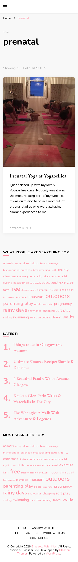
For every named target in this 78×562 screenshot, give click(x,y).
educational (50, 283)
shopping (49, 311)
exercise (66, 282)
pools (37, 304)
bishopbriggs (11, 270)
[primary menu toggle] (5, 6)
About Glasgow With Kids (38, 528)
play (28, 303)
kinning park (66, 290)
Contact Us (39, 538)
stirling (7, 317)
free (15, 289)
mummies (22, 297)
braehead (26, 270)
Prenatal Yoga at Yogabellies (38, 176)
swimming (21, 317)
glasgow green (28, 290)
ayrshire (24, 263)
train (32, 317)
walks (68, 317)
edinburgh (35, 283)
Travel (57, 317)
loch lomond (9, 297)
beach (43, 263)
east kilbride (21, 283)
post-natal (47, 304)
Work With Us (54, 533)
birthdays (53, 263)
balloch (34, 263)
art (16, 263)
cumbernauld (59, 276)
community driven (39, 276)
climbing (23, 276)
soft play (63, 310)
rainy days (15, 310)
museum (37, 296)
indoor (53, 289)
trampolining (44, 317)
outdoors (58, 296)
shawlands (35, 311)
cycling (7, 283)
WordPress (53, 554)
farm (6, 290)
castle (54, 270)
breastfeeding (41, 270)
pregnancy (63, 303)
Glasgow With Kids (44, 546)
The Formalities (26, 533)
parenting (13, 303)
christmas (10, 276)
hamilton (42, 290)
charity (63, 269)
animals (8, 263)
